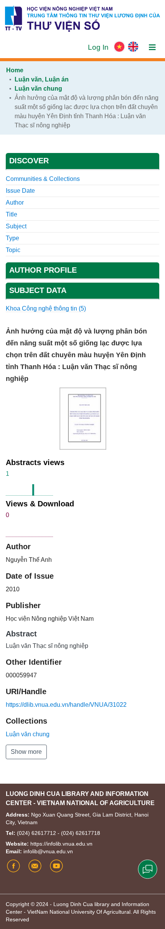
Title (11, 214)
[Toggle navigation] (152, 47)
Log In (99, 47)
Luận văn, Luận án (42, 79)
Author (15, 202)
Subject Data (37, 290)
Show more (26, 751)
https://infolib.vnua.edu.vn (61, 844)
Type (12, 238)
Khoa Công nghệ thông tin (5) (46, 308)
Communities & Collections (43, 179)
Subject (16, 226)
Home (14, 70)
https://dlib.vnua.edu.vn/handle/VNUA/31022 (66, 704)
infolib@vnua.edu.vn (48, 851)
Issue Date (20, 190)
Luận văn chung (38, 88)
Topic (13, 250)
